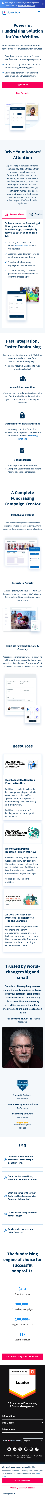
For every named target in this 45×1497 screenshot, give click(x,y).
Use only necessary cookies (22, 1488)
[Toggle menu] (39, 12)
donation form (21, 245)
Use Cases (8, 1422)
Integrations (8, 1429)
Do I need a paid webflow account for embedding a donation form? (20, 1159)
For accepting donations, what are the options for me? (22, 1178)
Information (8, 1416)
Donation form (17, 213)
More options (8, 1493)
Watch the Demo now (26, 5)
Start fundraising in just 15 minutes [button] (23, 1356)
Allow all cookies (22, 1481)
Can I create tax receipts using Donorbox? (20, 1231)
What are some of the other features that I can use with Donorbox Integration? (22, 1196)
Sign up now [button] (22, 84)
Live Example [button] (22, 93)
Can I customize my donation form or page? (22, 1214)
